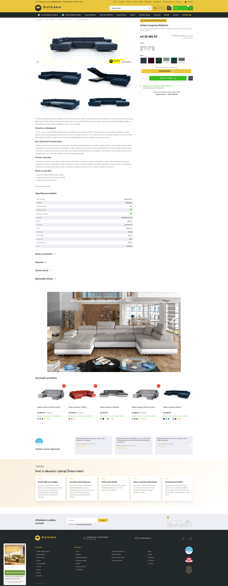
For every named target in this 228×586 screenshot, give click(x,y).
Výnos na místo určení (118, 557)
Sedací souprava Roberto (82, 19)
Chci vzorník (160, 8)
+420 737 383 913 (160, 20)
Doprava (39, 262)
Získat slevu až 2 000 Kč (15, 573)
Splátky (128, 2)
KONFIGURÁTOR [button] (164, 71)
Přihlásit (190, 2)
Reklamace (148, 2)
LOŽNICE (132, 15)
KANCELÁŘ (157, 15)
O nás (115, 2)
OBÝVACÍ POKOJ (121, 15)
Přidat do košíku (166, 78)
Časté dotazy (157, 2)
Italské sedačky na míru (73, 15)
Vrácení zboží (41, 270)
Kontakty (150, 564)
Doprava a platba (138, 2)
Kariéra (150, 554)
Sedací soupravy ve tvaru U (65, 19)
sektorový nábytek (106, 15)
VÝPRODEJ (186, 15)
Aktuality (121, 2)
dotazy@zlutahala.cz (144, 538)
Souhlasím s (80, 524)
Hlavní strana (38, 19)
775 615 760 (66, 2)
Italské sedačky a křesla (49, 15)
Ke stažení (151, 561)
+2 (189, 60)
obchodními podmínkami (84, 524)
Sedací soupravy (90, 15)
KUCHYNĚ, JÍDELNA (144, 15)
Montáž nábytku (116, 554)
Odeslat (102, 520)
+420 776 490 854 (172, 94)
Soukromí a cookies (81, 561)
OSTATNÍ (175, 15)
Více (151, 30)
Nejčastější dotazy (44, 278)
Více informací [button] (189, 36)
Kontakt (178, 2)
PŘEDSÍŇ (166, 15)
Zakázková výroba (168, 2)
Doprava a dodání (81, 567)
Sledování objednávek (118, 551)
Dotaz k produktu (44, 254)
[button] (191, 445)
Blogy (149, 551)
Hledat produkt (116, 8)
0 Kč (182, 7)
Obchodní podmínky (81, 557)
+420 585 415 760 (56, 2)
